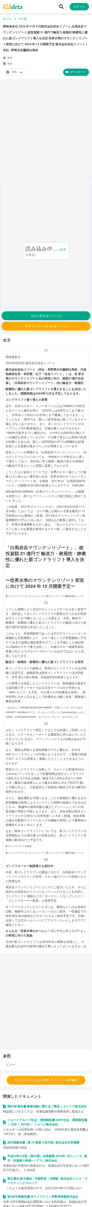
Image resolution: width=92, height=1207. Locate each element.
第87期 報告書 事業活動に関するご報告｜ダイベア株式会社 (47, 1106)
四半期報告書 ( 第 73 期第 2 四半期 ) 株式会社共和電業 (43, 1142)
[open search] (61, 6)
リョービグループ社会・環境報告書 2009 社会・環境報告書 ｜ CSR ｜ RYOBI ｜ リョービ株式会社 (47, 1122)
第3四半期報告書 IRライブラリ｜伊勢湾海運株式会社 (42, 1196)
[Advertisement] (46, 129)
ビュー (10, 1064)
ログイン (79, 6)
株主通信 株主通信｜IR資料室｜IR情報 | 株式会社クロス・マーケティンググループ (47, 1181)
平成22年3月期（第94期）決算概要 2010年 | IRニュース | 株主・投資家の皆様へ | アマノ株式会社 (47, 1158)
